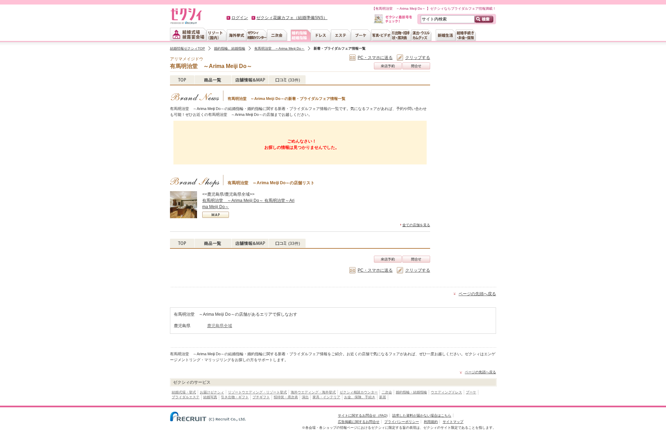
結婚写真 (210, 397)
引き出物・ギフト (235, 397)
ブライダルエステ (185, 397)
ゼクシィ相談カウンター (359, 392)
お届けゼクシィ (212, 392)
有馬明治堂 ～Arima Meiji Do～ (279, 48)
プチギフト (261, 397)
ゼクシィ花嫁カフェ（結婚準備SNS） (291, 17)
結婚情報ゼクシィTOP (187, 48)
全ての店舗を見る (416, 225)
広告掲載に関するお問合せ (358, 422)
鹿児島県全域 (219, 325)
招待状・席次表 (286, 397)
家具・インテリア (326, 397)
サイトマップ (453, 422)
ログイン (239, 17)
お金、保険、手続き (359, 397)
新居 (382, 397)
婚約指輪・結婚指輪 (411, 392)
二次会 (387, 392)
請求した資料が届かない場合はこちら (421, 415)
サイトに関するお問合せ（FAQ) (362, 415)
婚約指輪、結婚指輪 (229, 48)
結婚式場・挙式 (184, 392)
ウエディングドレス (446, 392)
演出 (305, 397)
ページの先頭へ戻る (477, 293)
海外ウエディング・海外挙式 (313, 392)
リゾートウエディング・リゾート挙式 (257, 392)
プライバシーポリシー (401, 422)
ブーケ (471, 392)
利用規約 (431, 422)
